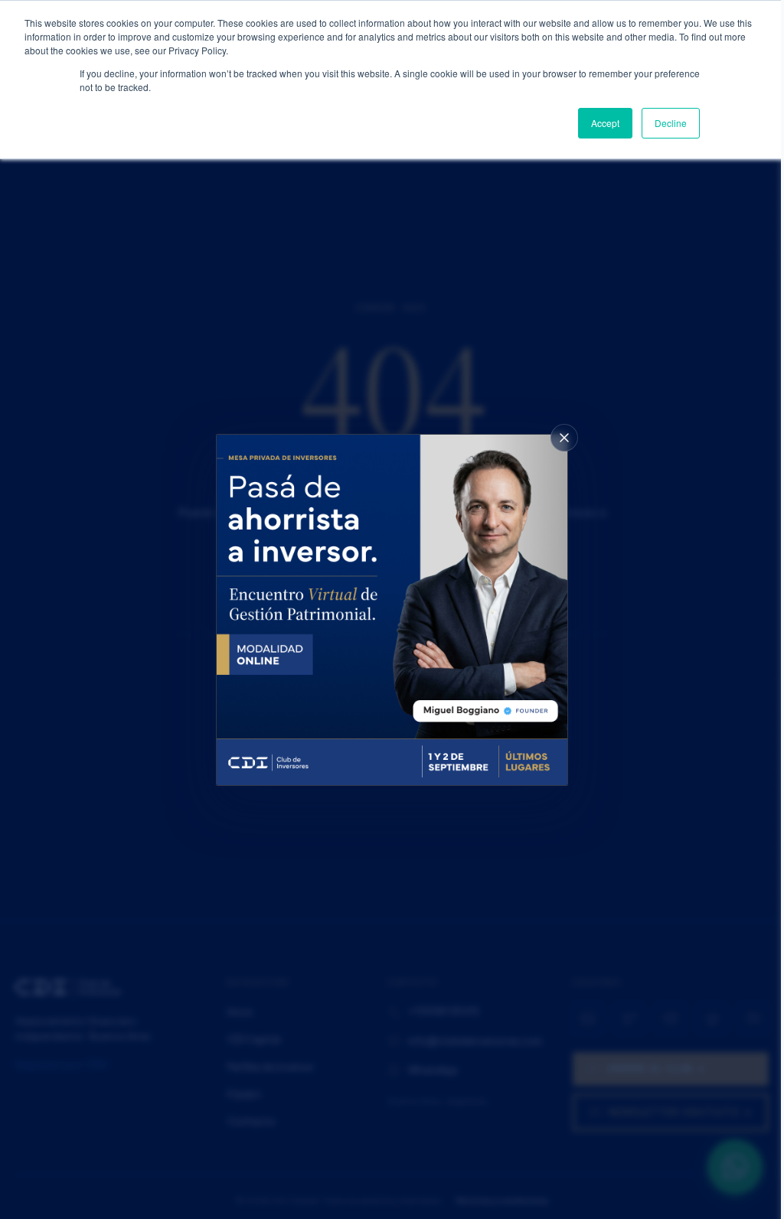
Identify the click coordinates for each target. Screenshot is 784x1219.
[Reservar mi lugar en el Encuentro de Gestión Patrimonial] (392, 610)
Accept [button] (605, 122)
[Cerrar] (564, 437)
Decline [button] (671, 122)
